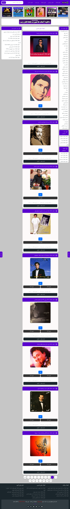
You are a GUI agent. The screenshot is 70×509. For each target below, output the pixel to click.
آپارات (42, 507)
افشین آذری (65, 115)
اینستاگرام (39, 507)
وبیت (35, 503)
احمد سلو (66, 33)
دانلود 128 (40, 109)
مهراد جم (66, 46)
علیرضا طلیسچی (64, 109)
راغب (67, 39)
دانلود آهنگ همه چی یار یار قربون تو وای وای (45, 211)
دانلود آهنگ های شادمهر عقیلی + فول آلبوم (15, 492)
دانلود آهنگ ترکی (64, 153)
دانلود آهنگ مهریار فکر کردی (14, 57)
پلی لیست (37, 2)
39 (43, 480)
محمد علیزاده (65, 119)
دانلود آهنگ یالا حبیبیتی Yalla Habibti (12, 44)
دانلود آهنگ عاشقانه (64, 136)
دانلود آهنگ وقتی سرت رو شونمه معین (46, 388)
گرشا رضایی (65, 37)
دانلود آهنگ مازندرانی (63, 159)
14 (33, 480)
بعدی (51, 480)
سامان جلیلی (65, 52)
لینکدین (31, 507)
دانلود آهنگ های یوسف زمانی (18, 496)
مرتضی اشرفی (65, 73)
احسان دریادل (65, 128)
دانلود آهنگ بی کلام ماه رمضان (63, 496)
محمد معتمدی (65, 96)
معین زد (66, 92)
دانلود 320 (49, 287)
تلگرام (36, 507)
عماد (67, 90)
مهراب (66, 50)
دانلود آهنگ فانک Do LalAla (14, 38)
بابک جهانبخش (65, 81)
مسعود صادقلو (65, 113)
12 (55, 477)
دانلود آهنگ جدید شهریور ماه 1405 (13, 49)
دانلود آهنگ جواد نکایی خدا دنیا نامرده (12, 51)
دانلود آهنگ (58, 2)
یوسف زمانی (65, 62)
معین (67, 48)
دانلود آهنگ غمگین (64, 138)
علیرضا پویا (66, 88)
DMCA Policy (22, 501)
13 (30, 480)
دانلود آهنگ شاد (64, 140)
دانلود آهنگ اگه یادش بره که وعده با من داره (45, 71)
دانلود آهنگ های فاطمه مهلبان (18, 490)
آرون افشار (66, 35)
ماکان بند (66, 65)
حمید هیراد (65, 86)
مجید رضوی (65, 71)
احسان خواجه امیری (64, 117)
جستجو (3, 2)
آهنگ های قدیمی (48, 63)
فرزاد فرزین (66, 103)
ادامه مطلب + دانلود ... (40, 66)
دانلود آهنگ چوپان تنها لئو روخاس (62, 494)
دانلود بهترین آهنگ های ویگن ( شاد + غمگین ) (15, 488)
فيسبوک (28, 507)
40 (47, 480)
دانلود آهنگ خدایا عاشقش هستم (38, 498)
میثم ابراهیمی (65, 43)
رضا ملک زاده (65, 83)
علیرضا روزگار (65, 79)
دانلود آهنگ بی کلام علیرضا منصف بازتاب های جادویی (58, 488)
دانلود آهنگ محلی (64, 157)
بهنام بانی (66, 124)
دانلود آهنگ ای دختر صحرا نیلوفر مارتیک (46, 344)
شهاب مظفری (65, 60)
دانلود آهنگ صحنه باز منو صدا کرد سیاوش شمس (35, 494)
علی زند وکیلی (65, 75)
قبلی (25, 477)
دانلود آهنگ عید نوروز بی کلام (63, 492)
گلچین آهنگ (43, 2)
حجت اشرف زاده (64, 107)
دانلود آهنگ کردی (64, 155)
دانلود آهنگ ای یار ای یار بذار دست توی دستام (44, 166)
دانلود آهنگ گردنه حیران (15, 36)
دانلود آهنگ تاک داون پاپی (14, 47)
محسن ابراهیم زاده (64, 31)
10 (48, 477)
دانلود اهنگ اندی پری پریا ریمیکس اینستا (46, 33)
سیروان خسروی (65, 100)
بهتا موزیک (39, 501)
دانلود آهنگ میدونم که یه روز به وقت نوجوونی (44, 255)
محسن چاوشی (65, 69)
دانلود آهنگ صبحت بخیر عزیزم (39, 492)
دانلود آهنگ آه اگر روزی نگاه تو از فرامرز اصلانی (44, 300)
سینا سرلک (66, 77)
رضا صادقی (65, 94)
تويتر (34, 507)
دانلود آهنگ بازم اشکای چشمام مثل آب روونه (45, 433)
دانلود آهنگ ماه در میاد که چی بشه (38, 496)
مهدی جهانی (65, 67)
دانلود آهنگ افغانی (64, 161)
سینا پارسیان (65, 54)
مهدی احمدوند (65, 98)
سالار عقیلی (65, 56)
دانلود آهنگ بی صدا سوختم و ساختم (46, 122)
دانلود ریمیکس (51, 2)
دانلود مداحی (30, 2)
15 (37, 480)
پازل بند (66, 121)
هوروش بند (65, 111)
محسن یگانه (65, 105)
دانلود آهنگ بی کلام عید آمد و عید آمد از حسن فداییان (58, 490)
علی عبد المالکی (65, 126)
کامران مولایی (65, 58)
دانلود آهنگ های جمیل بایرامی (18, 494)
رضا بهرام (66, 41)
